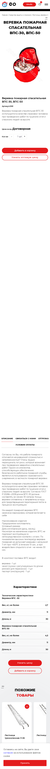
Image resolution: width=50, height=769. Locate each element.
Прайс (29, 4)
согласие (8, 753)
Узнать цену (25, 663)
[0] (39, 4)
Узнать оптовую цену (25, 157)
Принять (25, 763)
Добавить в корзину (25, 150)
